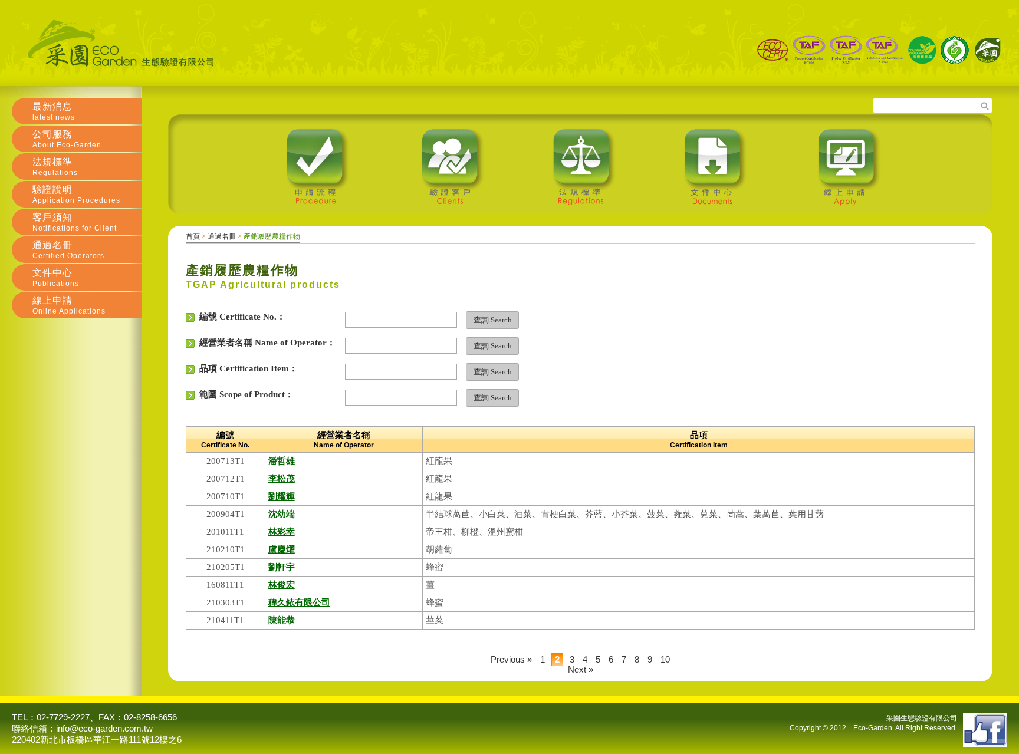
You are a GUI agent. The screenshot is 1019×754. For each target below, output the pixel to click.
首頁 (193, 236)
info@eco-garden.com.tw (104, 728)
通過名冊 (222, 236)
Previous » (511, 659)
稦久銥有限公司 (299, 602)
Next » (580, 669)
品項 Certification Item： (246, 368)
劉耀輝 (281, 496)
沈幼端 (281, 514)
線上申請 (69, 305)
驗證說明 (76, 195)
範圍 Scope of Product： (244, 394)
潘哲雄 (281, 461)
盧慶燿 (281, 549)
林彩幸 (281, 531)
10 (665, 659)
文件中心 (55, 278)
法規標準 (55, 167)
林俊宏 (281, 585)
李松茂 (281, 478)
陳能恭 (281, 620)
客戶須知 (74, 222)
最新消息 (53, 111)
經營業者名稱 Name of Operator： (265, 342)
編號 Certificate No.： (240, 316)
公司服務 (66, 139)
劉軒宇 (281, 567)
